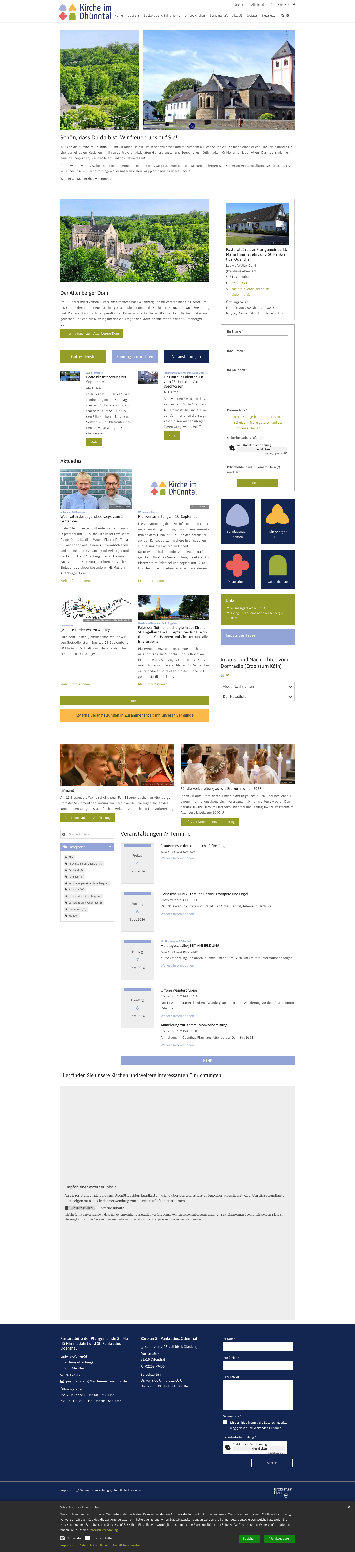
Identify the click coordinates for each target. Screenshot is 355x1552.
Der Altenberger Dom (84, 293)
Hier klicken (262, 449)
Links (230, 600)
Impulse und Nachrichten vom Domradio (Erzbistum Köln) (254, 663)
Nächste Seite (286, 80)
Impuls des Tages (240, 635)
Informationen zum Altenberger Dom (92, 333)
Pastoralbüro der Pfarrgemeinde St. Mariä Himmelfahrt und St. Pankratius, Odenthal (256, 254)
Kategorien (77, 847)
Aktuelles (70, 461)
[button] (237, 16)
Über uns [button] (133, 15)
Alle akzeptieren (279, 1538)
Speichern (249, 1538)
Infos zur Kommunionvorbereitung (210, 822)
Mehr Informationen (75, 580)
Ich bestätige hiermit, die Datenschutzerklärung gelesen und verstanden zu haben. (259, 422)
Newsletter (269, 15)
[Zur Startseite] (85, 12)
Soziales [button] (251, 15)
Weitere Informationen (177, 858)
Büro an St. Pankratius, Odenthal (169, 1338)
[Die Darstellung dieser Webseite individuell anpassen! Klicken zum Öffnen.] (288, 16)
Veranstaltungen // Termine (156, 833)
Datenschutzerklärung (103, 1530)
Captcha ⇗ (273, 453)
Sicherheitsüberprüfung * (245, 437)
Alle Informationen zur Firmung (88, 817)
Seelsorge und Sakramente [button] (162, 15)
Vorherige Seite (66, 80)
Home (118, 15)
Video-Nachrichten (238, 686)
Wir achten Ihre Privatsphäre (79, 1507)
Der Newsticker (235, 696)
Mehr (94, 442)
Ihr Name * (235, 331)
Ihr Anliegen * (237, 370)
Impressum (67, 1545)
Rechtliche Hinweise (126, 1545)
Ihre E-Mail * (236, 351)
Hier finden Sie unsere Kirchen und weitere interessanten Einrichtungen (140, 1075)
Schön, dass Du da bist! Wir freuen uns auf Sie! (118, 137)
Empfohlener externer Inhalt (90, 1187)
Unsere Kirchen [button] (194, 15)
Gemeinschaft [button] (218, 15)
